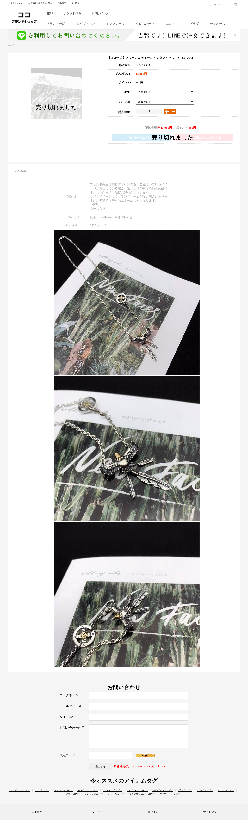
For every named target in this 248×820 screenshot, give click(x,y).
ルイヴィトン (85, 23)
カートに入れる (143, 137)
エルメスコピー (205, 790)
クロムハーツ (145, 23)
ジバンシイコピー (112, 790)
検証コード (67, 755)
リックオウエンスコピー (142, 794)
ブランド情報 (72, 13)
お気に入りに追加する (206, 137)
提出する (100, 766)
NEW (49, 13)
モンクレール (115, 23)
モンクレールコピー (88, 790)
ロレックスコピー (93, 794)
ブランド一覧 (55, 23)
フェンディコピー (63, 790)
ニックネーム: (69, 695)
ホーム (11, 45)
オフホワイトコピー (169, 794)
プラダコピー (73, 794)
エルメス (172, 23)
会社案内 (153, 812)
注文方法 (95, 812)
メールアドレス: (71, 706)
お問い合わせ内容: (72, 727)
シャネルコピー (116, 794)
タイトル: (66, 716)
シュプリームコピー (19, 790)
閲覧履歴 (62, 3)
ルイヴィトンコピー (162, 790)
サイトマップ (211, 812)
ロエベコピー (42, 790)
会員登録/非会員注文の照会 (40, 3)
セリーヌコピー (226, 790)
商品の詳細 (21, 171)
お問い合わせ (101, 13)
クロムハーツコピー (137, 790)
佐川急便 (76, 3)
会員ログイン (16, 3)
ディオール (217, 23)
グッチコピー (185, 790)
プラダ (194, 23)
